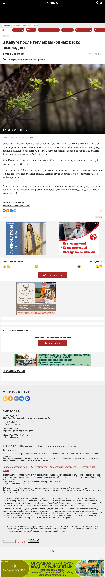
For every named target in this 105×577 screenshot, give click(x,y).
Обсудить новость (52, 275)
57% (36, 266)
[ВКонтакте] (4, 210)
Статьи (35, 25)
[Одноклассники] (7, 210)
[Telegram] (14, 210)
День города (18, 30)
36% (79, 266)
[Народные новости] (96, 2)
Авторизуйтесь (52, 343)
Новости (6, 25)
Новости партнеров (69, 526)
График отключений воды (49, 30)
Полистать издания (11, 450)
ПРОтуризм (31, 30)
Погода (6, 36)
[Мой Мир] (11, 210)
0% (4, 266)
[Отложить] (21, 130)
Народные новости (21, 25)
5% (8, 266)
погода (99, 217)
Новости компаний (14, 371)
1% (100, 266)
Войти (101, 3)
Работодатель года (84, 30)
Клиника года (67, 30)
